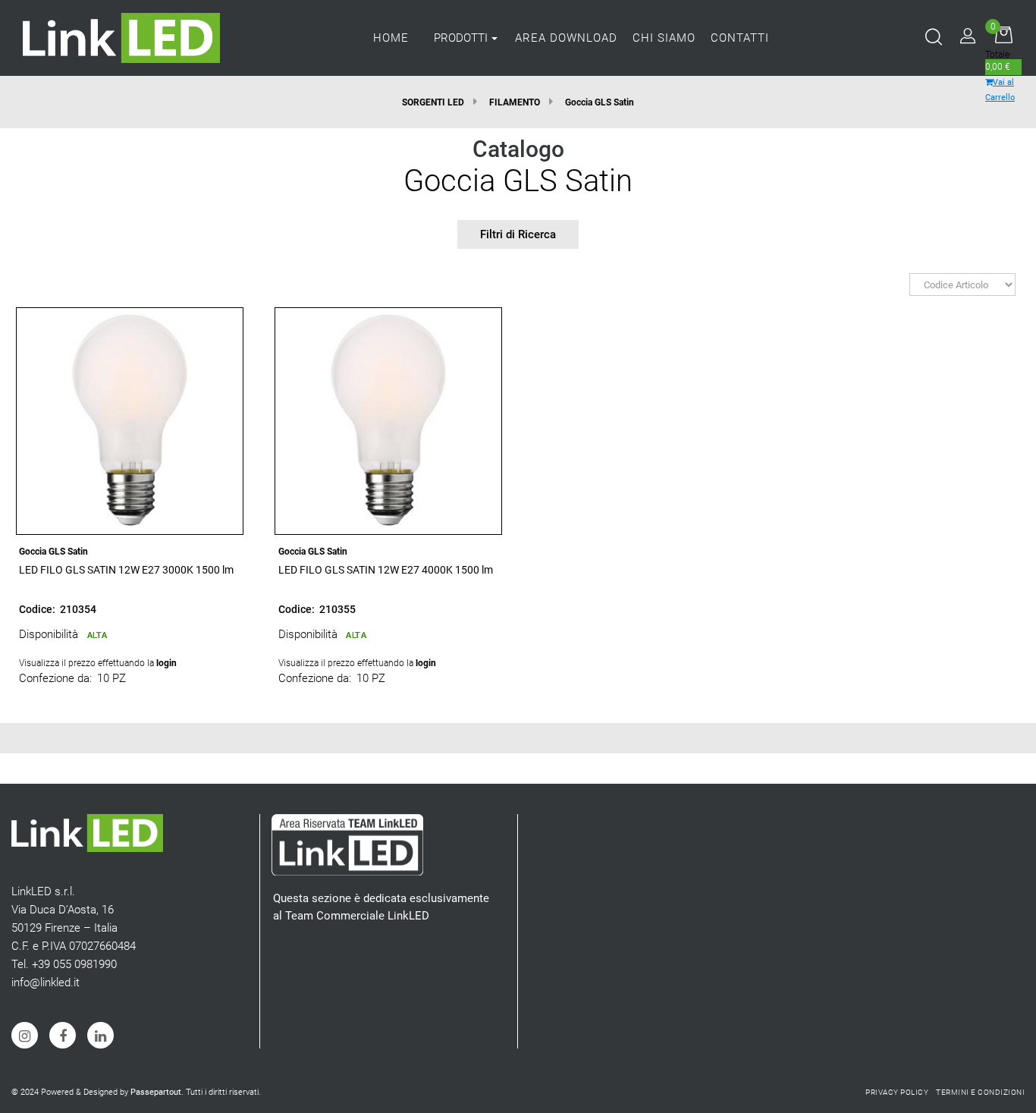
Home (391, 38)
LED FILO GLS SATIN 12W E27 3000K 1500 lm (126, 570)
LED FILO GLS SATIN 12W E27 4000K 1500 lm (385, 570)
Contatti (740, 38)
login (166, 663)
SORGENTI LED (433, 102)
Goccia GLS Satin (599, 102)
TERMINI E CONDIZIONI (980, 1092)
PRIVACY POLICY (896, 1092)
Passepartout (155, 1092)
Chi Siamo (664, 38)
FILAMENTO (514, 102)
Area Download (566, 38)
